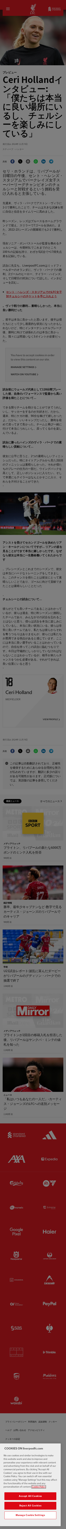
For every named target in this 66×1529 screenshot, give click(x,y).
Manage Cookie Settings (30, 1515)
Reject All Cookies (30, 1505)
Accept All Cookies (30, 1496)
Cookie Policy (39, 1487)
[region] (30, 1484)
